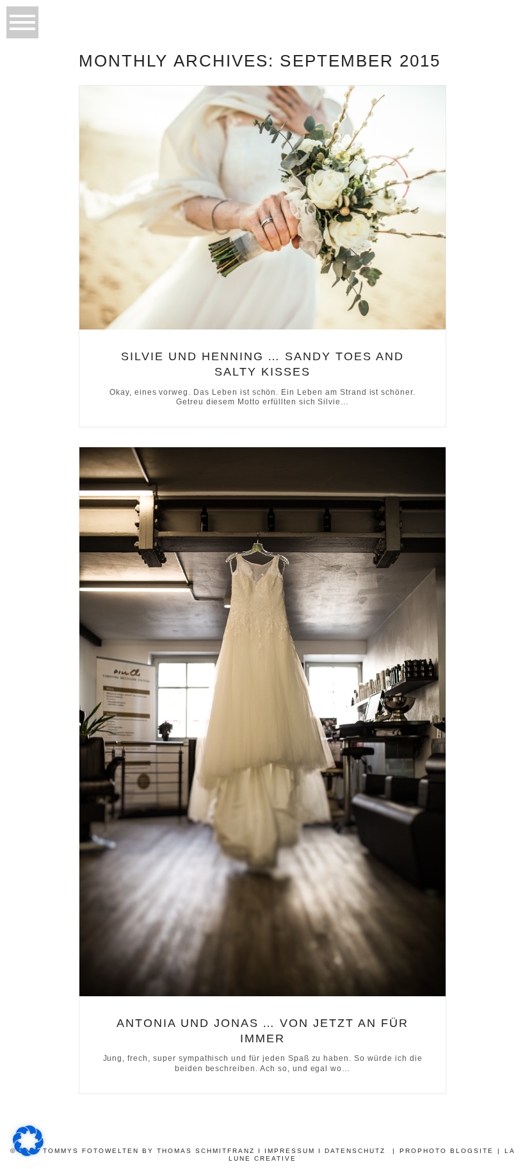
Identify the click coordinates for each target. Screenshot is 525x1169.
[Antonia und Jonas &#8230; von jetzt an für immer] (262, 721)
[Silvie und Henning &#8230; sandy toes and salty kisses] (262, 208)
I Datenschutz (351, 1150)
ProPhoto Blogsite (447, 1150)
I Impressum (286, 1150)
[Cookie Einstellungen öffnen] (28, 1152)
